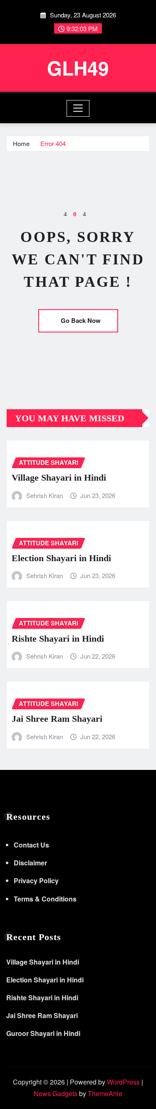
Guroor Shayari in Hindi (43, 1033)
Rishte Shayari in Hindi (58, 638)
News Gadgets (55, 1093)
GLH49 (78, 67)
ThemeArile (105, 1093)
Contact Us (31, 845)
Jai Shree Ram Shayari (57, 718)
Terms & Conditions (45, 899)
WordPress (123, 1082)
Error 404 (53, 143)
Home (21, 143)
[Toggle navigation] (78, 108)
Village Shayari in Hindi (59, 477)
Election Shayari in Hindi (61, 558)
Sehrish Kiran (44, 495)
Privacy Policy (36, 880)
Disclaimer (30, 862)
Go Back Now (81, 320)
